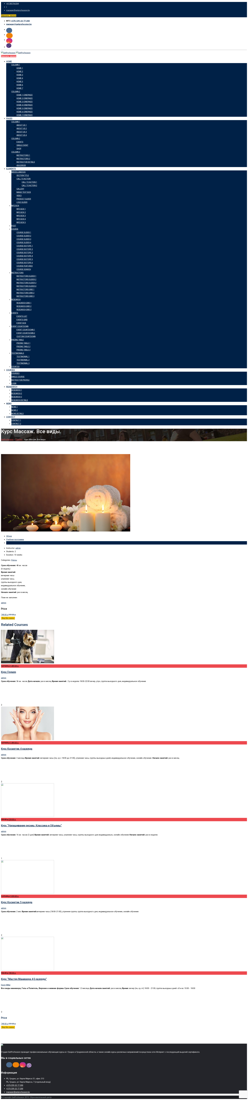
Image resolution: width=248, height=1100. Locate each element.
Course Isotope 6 (25, 263)
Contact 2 (16, 424)
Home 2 (20, 71)
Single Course (18, 377)
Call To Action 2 (29, 185)
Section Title (23, 175)
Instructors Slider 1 (26, 276)
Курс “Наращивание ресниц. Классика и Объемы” (31, 825)
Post (13, 226)
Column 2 (15, 92)
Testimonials (17, 353)
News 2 (14, 410)
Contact (10, 417)
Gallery (20, 189)
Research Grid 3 (24, 310)
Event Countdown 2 (26, 333)
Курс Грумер (8, 672)
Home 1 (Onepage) (25, 95)
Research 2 (16, 393)
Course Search (24, 269)
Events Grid (22, 320)
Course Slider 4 (24, 242)
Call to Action (23, 179)
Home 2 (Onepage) (25, 98)
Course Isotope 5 (25, 259)
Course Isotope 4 (25, 256)
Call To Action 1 (29, 182)
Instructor (10, 543)
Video (19, 196)
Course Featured (25, 266)
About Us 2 (22, 128)
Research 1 (16, 390)
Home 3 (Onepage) (25, 102)
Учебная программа (15, 539)
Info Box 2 (21, 212)
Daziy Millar (5, 985)
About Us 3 (22, 132)
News (8, 403)
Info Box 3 (21, 216)
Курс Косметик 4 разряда (16, 748)
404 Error (21, 165)
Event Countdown (19, 326)
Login (13, 383)
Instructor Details (26, 162)
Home (9, 61)
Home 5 (20, 81)
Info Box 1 (21, 209)
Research (16, 300)
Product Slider (24, 199)
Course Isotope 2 (25, 249)
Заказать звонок (8, 15)
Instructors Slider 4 (26, 286)
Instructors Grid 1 (25, 289)
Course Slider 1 (24, 232)
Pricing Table (17, 340)
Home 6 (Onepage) (25, 112)
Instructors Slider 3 (26, 283)
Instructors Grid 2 (25, 293)
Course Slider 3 (24, 239)
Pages (9, 118)
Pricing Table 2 (23, 346)
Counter (15, 367)
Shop (19, 149)
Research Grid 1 (24, 303)
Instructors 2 (23, 159)
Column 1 (15, 65)
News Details (17, 414)
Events (20, 142)
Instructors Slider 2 (26, 279)
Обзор (9, 536)
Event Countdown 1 (26, 330)
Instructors (17, 273)
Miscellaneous (18, 172)
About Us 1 (22, 125)
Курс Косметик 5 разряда (16, 902)
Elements (11, 169)
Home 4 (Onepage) (25, 105)
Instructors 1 (23, 155)
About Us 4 (22, 135)
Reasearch (11, 387)
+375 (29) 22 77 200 (20, 21)
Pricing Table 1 (23, 343)
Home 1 (20, 68)
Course (14, 229)
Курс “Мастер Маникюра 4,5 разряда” (24, 979)
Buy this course (8, 618)
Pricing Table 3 (23, 350)
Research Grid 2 (24, 306)
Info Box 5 (21, 222)
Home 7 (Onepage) (25, 115)
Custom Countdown (26, 336)
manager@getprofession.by (18, 10)
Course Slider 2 (24, 236)
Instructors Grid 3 (25, 296)
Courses (10, 370)
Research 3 (16, 397)
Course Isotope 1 (25, 246)
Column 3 (15, 152)
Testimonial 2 (23, 360)
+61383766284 (12, 3)
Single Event (22, 145)
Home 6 (20, 85)
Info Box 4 (21, 219)
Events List (22, 316)
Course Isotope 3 (25, 253)
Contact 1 (16, 420)
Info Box (15, 206)
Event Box (21, 323)
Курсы (14, 560)
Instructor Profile (20, 380)
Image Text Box (24, 192)
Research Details (19, 400)
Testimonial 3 (23, 363)
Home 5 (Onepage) (25, 108)
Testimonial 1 (23, 357)
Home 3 (20, 75)
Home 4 (20, 78)
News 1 (14, 407)
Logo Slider (22, 202)
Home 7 (20, 88)
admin (18, 548)
